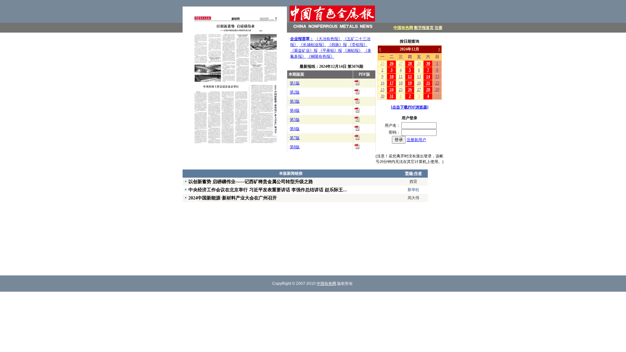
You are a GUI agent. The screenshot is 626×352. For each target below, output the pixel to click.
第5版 (295, 119)
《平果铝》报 (330, 50)
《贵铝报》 (357, 44)
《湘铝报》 (353, 50)
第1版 (295, 83)
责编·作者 (413, 173)
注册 (438, 27)
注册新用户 (416, 140)
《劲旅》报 (337, 44)
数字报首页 (424, 27)
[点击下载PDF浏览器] (409, 107)
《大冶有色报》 (328, 39)
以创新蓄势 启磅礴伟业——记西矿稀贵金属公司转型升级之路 (250, 181)
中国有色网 (403, 27)
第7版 (295, 138)
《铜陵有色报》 (320, 56)
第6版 (295, 128)
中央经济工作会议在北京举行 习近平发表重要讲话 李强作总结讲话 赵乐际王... (267, 189)
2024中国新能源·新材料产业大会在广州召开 (232, 198)
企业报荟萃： (302, 39)
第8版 (295, 147)
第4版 (295, 110)
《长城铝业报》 (312, 44)
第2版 (295, 92)
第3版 (295, 101)
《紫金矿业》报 (304, 50)
